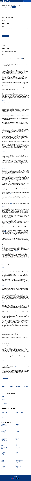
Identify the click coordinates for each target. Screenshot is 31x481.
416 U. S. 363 (21, 116)
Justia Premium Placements (19, 462)
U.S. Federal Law (4, 447)
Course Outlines (18, 440)
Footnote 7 (3, 309)
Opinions (8, 6)
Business (2, 435)
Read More (3, 30)
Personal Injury (18, 432)
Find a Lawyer (3, 424)
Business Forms (3, 462)
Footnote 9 (9, 193)
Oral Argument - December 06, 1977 (7, 380)
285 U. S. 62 (6, 116)
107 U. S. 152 (19, 219)
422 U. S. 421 (6, 243)
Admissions (17, 438)
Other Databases (4, 459)
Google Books (11, 386)
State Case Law (18, 451)
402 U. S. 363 (14, 115)
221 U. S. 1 (10, 218)
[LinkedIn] (11, 478)
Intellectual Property (4, 440)
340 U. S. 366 (8, 169)
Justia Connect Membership (19, 460)
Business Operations (4, 438)
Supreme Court (3, 452)
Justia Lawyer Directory (19, 461)
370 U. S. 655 (3, 219)
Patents (2, 465)
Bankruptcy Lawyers (4, 425)
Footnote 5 (11, 143)
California (17, 452)
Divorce (17, 427)
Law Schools (18, 435)
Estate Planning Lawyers (4, 430)
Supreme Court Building (19, 414)
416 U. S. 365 (25, 116)
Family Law (17, 431)
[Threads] (16, 478)
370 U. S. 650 (27, 218)
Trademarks (3, 466)
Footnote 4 (12, 136)
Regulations (3, 451)
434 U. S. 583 (8, 84)
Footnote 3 (3, 103)
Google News (26, 386)
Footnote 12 (3, 353)
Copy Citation (6, 403)
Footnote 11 (7, 223)
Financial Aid (17, 439)
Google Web (18, 386)
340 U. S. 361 (4, 169)
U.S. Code (2, 449)
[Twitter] (18, 478)
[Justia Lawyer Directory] (19, 478)
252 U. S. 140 (23, 169)
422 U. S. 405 (5, 166)
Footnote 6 (20, 149)
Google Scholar (4, 386)
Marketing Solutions (19, 459)
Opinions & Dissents (5, 35)
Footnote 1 (9, 99)
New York (17, 454)
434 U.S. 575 (10, 43)
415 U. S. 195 (16, 214)
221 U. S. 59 (14, 218)
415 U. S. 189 (12, 214)
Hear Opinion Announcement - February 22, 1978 (9, 38)
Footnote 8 (3, 189)
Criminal (17, 426)
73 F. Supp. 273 (16, 312)
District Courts (3, 454)
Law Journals (17, 441)
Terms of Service (17, 479)
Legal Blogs (2, 461)
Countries (2, 467)
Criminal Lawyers (3, 427)
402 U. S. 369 (18, 115)
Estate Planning (18, 430)
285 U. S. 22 (3, 116)
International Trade (4, 441)
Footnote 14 (16, 250)
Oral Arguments (4, 378)
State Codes (17, 449)
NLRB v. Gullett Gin (16, 166)
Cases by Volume (4, 412)
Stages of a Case (4, 417)
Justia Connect (3, 479)
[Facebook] (13, 478)
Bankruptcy (17, 425)
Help (13, 479)
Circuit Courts (3, 453)
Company (11, 479)
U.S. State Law (18, 447)
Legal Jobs (2, 460)
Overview (3, 6)
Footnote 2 (3, 267)
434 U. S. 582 (8, 74)
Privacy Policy (22, 479)
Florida (16, 453)
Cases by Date (3, 410)
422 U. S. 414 (9, 166)
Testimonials (17, 467)
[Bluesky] (17, 478)
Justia (16, 476)
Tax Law (2, 444)
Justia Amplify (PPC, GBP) (19, 465)
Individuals (17, 424)
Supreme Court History (19, 412)
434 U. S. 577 (21, 58)
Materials (13, 6)
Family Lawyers (3, 431)
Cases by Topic (18, 410)
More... (2, 433)
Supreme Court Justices (5, 414)
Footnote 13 (10, 243)
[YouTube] (12, 478)
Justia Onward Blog (18, 466)
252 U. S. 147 (27, 169)
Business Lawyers (3, 426)
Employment (3, 439)
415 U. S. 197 (5, 231)
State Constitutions (18, 448)
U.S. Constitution (3, 448)
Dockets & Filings (3, 455)
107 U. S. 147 (15, 219)
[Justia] (6, 1)
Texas (16, 455)
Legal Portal (7, 479)
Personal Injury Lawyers (4, 432)
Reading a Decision (19, 417)
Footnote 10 (11, 203)
